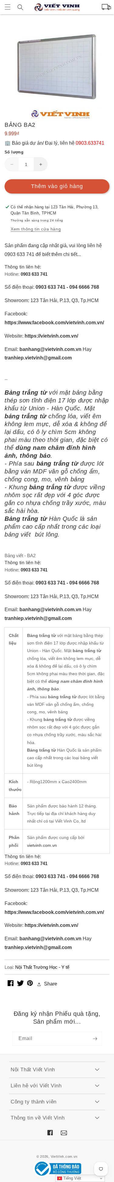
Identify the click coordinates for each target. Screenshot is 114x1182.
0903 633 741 (34, 274)
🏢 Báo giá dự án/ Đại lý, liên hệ (54, 143)
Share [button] (50, 983)
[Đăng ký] (95, 1039)
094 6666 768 (84, 287)
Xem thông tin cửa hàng (36, 229)
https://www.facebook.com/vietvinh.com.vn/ (54, 322)
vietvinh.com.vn (42, 845)
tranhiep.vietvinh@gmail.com (38, 357)
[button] (7, 7)
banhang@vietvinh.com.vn (50, 349)
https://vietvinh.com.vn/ (51, 335)
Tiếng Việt (71, 1178)
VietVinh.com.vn (64, 1156)
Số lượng (14, 152)
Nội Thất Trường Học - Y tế (42, 967)
